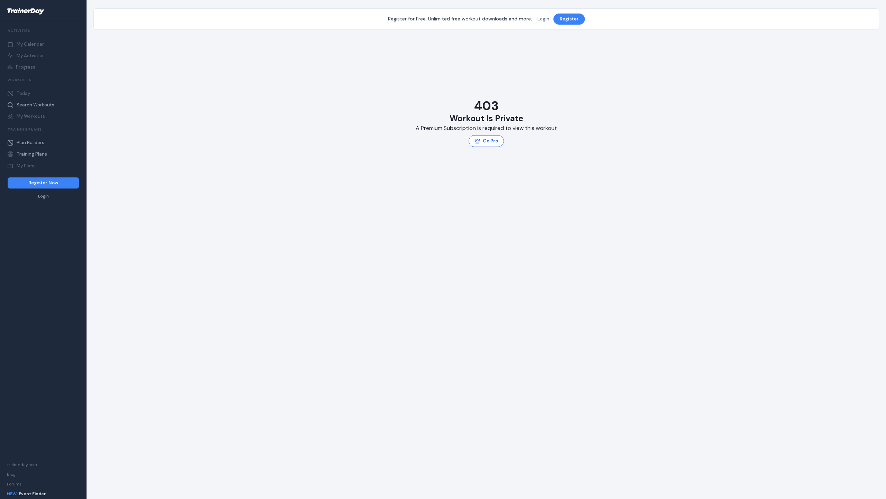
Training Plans (32, 154)
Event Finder (26, 494)
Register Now (43, 183)
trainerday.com (22, 464)
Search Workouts (35, 105)
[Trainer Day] (43, 11)
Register (569, 19)
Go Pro (490, 141)
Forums (14, 484)
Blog (11, 474)
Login (43, 196)
